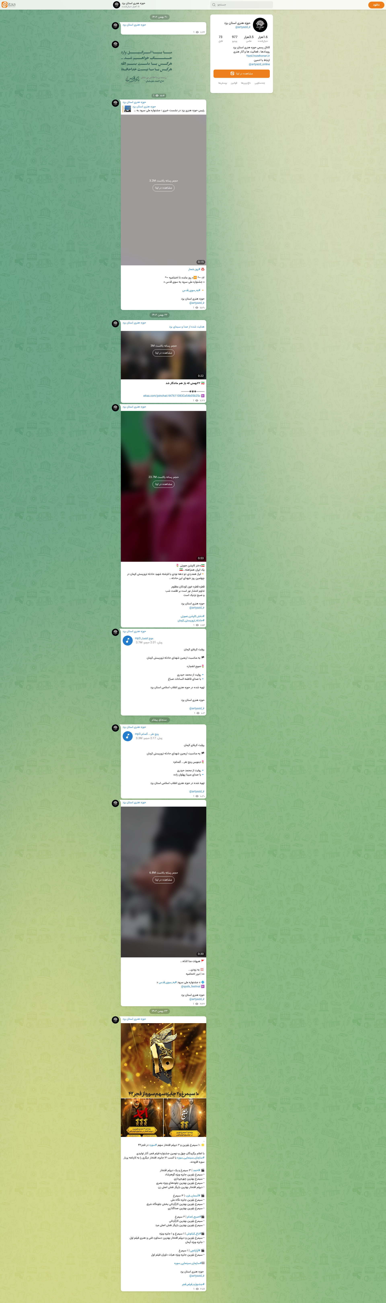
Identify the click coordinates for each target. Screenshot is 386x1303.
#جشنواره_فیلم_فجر (193, 1284)
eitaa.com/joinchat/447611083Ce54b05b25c (171, 396)
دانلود (376, 5)
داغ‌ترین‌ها (246, 83)
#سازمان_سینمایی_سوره (190, 1158)
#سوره (153, 1145)
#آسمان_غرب (193, 1196)
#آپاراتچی (195, 1251)
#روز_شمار (194, 269)
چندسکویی (260, 83)
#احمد (196, 1170)
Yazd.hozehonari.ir (258, 56)
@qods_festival (190, 987)
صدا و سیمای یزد (178, 327)
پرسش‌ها (222, 83)
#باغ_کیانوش (193, 1234)
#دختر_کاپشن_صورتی (192, 616)
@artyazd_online (259, 64)
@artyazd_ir (242, 27)
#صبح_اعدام (194, 1217)
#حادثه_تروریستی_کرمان (191, 620)
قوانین (234, 83)
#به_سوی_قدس (191, 290)
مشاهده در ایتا (244, 74)
